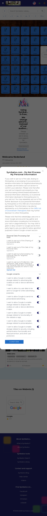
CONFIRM (14, 342)
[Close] (43, 171)
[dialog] (23, 258)
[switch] (38, 241)
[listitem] (23, 236)
